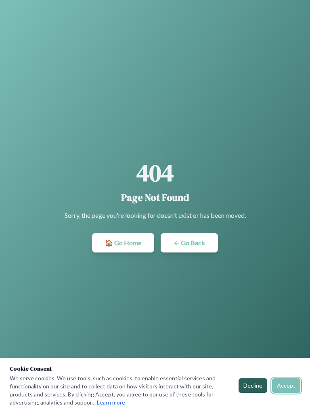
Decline (252, 385)
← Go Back (189, 242)
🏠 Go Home (123, 242)
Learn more (111, 402)
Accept (286, 385)
